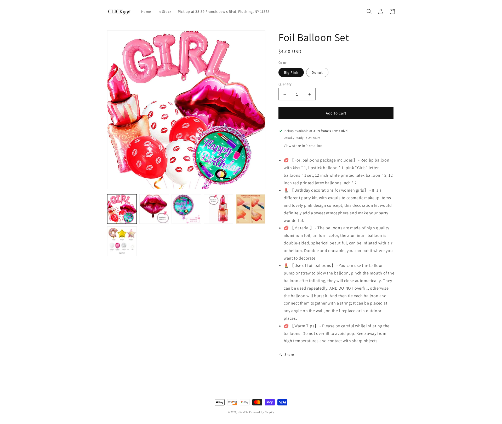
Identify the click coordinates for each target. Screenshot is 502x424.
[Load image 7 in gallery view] (122, 241)
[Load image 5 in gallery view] (218, 209)
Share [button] (289, 354)
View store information (303, 145)
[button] (369, 11)
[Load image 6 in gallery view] (250, 209)
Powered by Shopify (261, 412)
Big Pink (291, 72)
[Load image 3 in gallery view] (154, 209)
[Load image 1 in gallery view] (122, 209)
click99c (243, 412)
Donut (317, 72)
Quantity (285, 84)
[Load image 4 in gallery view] (186, 209)
